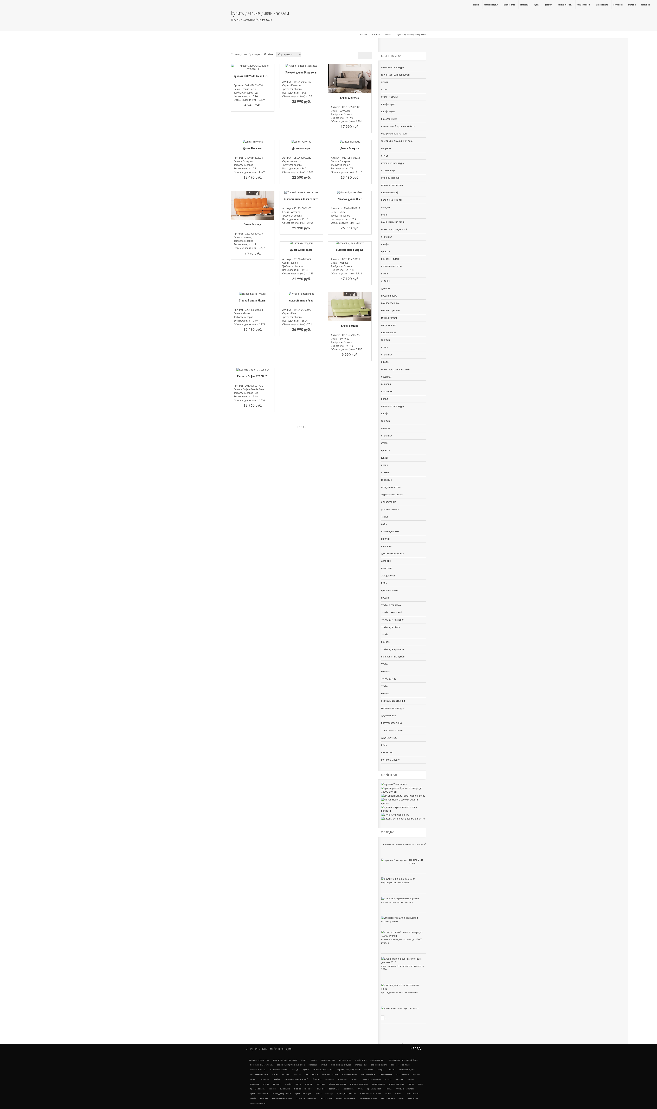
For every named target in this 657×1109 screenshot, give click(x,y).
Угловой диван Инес (350, 199)
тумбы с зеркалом (391, 605)
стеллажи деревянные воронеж (397, 902)
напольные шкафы (391, 200)
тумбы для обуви (390, 627)
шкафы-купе (388, 104)
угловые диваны (390, 509)
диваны (388, 35)
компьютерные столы (393, 222)
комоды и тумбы (390, 259)
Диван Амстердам (301, 250)
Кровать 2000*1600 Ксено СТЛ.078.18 (254, 76)
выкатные (386, 568)
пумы (384, 745)
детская (385, 288)
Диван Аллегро (301, 148)
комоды (385, 642)
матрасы (386, 148)
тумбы (384, 634)
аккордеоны (388, 576)
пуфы (384, 583)
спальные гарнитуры (392, 67)
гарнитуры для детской (394, 229)
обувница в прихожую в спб (395, 883)
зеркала (385, 340)
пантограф (387, 752)
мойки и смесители (392, 185)
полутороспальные (391, 723)
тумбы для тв (388, 679)
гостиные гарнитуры (392, 708)
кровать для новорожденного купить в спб (404, 844)
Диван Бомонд (252, 224)
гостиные (386, 480)
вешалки (386, 384)
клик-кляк (386, 546)
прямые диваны (390, 531)
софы (384, 524)
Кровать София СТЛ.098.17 (252, 376)
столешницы (388, 170)
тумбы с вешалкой (391, 612)
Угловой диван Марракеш (301, 72)
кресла (385, 598)
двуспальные (388, 715)
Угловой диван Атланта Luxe (301, 199)
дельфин (386, 561)
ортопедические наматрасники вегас (399, 992)
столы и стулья (389, 97)
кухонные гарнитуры (392, 163)
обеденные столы (391, 487)
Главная (363, 35)
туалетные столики (392, 730)
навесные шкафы (390, 193)
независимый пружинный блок (398, 126)
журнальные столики (393, 701)
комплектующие (390, 303)
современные (388, 325)
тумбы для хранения (392, 620)
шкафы (385, 244)
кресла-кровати (389, 590)
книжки (385, 539)
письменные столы (391, 266)
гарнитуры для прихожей (395, 75)
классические (388, 332)
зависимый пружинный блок (397, 141)
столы (384, 89)
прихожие (386, 391)
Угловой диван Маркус (349, 250)
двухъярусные (389, 738)
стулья (384, 156)
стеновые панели (390, 178)
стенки (385, 472)
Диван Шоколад (349, 98)
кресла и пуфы (389, 296)
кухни (384, 215)
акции (384, 82)
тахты (384, 517)
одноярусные (388, 502)
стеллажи (386, 237)
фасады (385, 207)
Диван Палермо (252, 148)
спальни (385, 428)
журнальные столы (392, 495)
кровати (385, 251)
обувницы (386, 377)
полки (384, 274)
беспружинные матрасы (394, 134)
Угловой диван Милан (252, 300)
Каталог (376, 35)
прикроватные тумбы (393, 657)
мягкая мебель (389, 318)
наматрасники (389, 119)
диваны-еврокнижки (392, 553)
